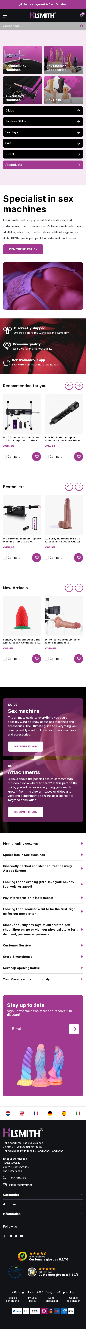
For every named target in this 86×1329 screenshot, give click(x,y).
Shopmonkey (66, 1292)
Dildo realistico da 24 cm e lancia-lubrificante (62, 641)
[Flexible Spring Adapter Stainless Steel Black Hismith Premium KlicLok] (64, 414)
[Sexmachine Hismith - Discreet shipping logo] (43, 17)
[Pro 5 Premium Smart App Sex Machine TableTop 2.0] (22, 515)
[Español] (64, 1113)
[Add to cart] (36, 456)
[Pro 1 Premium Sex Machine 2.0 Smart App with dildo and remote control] (22, 414)
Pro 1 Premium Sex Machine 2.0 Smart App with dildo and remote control (21, 439)
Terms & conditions (12, 1299)
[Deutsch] (50, 1113)
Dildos (9, 110)
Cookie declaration (73, 1299)
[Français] (36, 1113)
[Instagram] (10, 1236)
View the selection (23, 249)
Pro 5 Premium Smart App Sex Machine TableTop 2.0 (22, 540)
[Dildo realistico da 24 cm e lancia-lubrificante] (64, 616)
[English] (22, 1113)
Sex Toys (11, 132)
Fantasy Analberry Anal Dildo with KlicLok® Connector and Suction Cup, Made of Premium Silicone (21, 641)
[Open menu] (5, 15)
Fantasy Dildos (15, 121)
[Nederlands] (8, 1113)
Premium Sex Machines (15, 68)
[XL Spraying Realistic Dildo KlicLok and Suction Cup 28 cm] (64, 515)
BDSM (9, 154)
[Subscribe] (74, 1029)
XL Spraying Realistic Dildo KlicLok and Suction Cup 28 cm (63, 540)
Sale (8, 143)
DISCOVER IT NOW (25, 811)
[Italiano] (78, 1113)
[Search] (81, 26)
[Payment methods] (17, 1311)
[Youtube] (21, 1236)
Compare (14, 456)
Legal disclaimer (52, 1299)
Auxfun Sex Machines (14, 98)
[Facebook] (5, 1236)
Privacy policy (32, 1299)
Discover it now (25, 746)
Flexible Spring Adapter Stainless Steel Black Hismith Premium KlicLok (64, 439)
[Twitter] (16, 1236)
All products (13, 165)
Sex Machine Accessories (56, 68)
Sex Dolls (53, 100)
